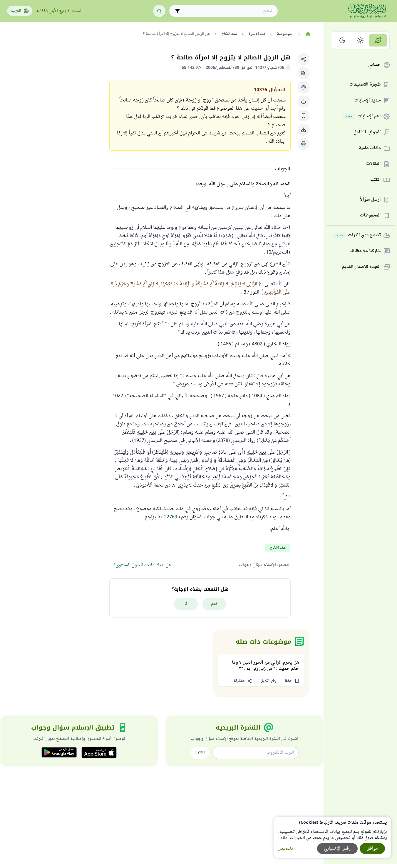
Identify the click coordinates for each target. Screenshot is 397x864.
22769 (170, 517)
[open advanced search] (177, 11)
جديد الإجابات (367, 101)
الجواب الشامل (367, 132)
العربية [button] (16, 10)
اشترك (200, 752)
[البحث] (159, 11)
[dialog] (332, 837)
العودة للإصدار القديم (361, 267)
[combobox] (228, 11)
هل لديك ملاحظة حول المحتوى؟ (142, 565)
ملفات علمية (370, 148)
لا (186, 604)
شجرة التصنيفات (365, 85)
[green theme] (378, 40)
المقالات (373, 164)
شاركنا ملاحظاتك (365, 251)
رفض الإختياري (337, 849)
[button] (303, 59)
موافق (372, 849)
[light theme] (360, 40)
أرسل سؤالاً (370, 200)
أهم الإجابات (363, 117)
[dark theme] (342, 40)
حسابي (374, 65)
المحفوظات (370, 216)
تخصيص (285, 848)
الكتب (375, 180)
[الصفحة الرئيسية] (307, 34)
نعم (214, 604)
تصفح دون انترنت (358, 235)
